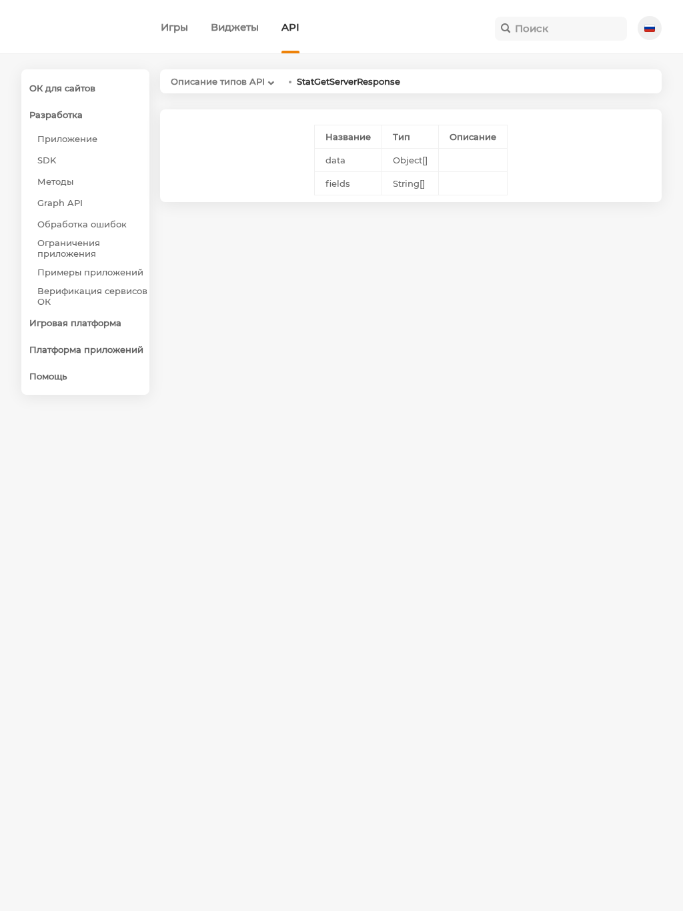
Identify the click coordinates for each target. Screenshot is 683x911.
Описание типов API (218, 81)
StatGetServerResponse (348, 81)
